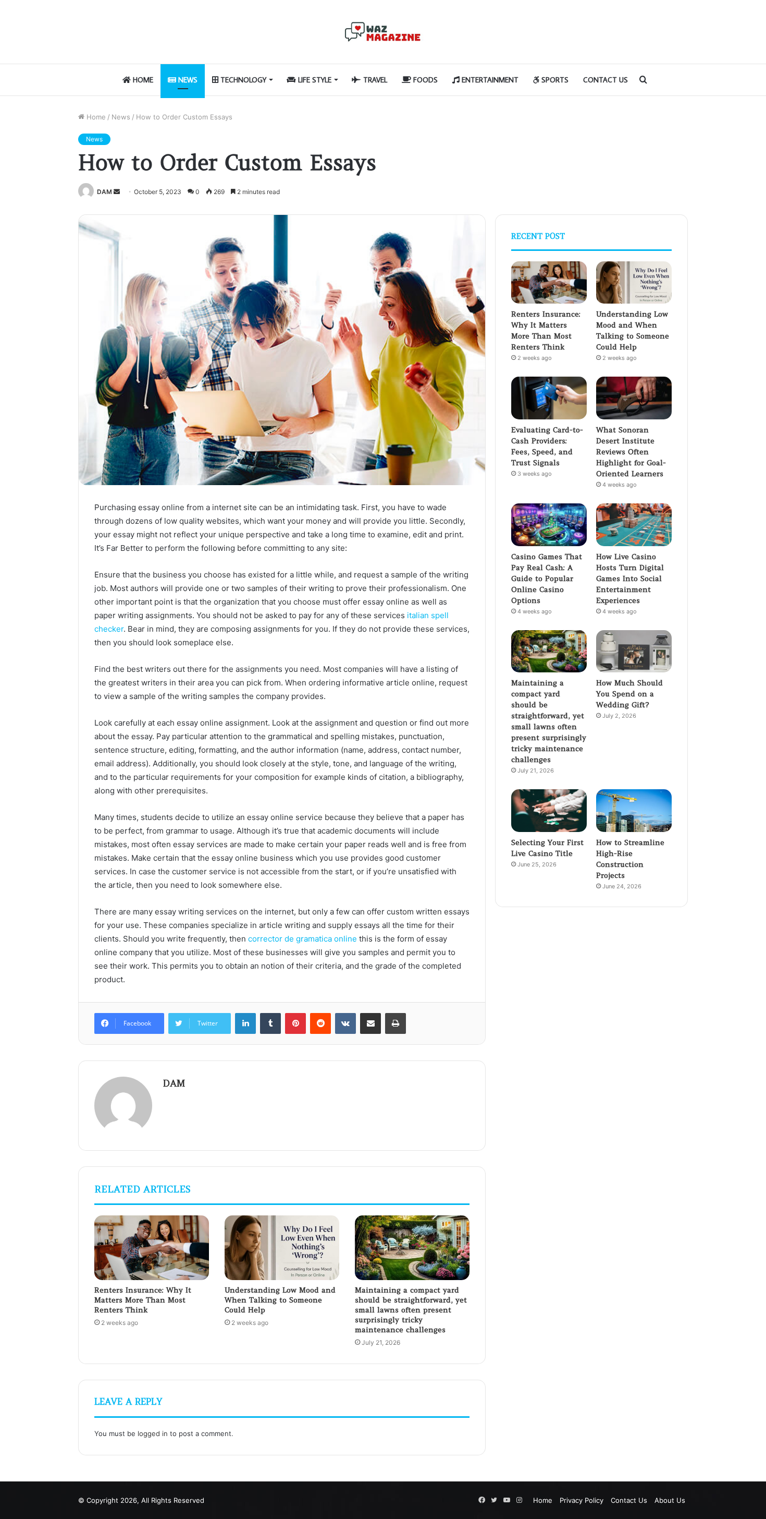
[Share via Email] (370, 1023)
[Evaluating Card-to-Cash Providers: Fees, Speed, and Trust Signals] (549, 398)
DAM (104, 192)
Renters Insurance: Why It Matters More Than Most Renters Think (142, 1300)
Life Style (313, 80)
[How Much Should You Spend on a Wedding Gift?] (634, 651)
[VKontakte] (345, 1023)
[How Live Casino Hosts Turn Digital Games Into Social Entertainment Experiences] (634, 524)
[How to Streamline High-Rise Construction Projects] (634, 810)
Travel (374, 80)
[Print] (395, 1023)
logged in (153, 1433)
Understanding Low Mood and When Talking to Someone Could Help (280, 1300)
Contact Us (605, 80)
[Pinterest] (295, 1023)
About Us (669, 1500)
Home (142, 80)
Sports (554, 80)
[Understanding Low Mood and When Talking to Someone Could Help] (282, 1247)
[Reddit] (320, 1023)
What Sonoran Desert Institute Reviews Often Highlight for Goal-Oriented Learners (631, 451)
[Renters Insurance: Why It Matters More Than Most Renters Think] (151, 1247)
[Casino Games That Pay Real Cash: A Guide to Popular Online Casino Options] (549, 524)
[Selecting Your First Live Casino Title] (549, 810)
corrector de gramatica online (302, 939)
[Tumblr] (270, 1023)
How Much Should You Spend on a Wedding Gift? (629, 693)
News (186, 80)
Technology (242, 80)
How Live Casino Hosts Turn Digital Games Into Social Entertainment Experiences (630, 578)
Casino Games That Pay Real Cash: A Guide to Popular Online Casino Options (546, 578)
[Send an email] (117, 192)
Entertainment (489, 80)
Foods (424, 80)
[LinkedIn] (245, 1023)
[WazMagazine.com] (383, 32)
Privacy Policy (581, 1500)
